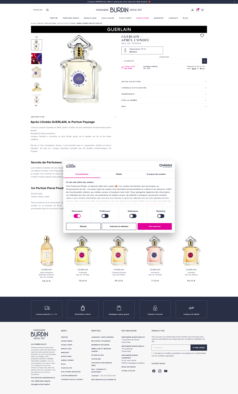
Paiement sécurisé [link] (155, 314)
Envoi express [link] (107, 337)
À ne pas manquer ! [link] (69, 376)
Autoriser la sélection (119, 226)
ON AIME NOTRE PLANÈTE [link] (40, 384)
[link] (53, 18)
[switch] (105, 216)
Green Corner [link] (67, 360)
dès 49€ (150, 67)
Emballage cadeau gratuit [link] (119, 314)
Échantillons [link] (97, 355)
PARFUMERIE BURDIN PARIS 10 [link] (133, 337)
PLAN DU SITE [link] (66, 368)
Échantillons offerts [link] (83, 314)
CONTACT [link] (95, 376)
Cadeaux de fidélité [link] (191, 314)
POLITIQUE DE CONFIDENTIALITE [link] (43, 378)
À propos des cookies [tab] (156, 174)
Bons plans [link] (66, 356)
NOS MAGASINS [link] (129, 331)
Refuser (83, 226)
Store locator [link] (128, 371)
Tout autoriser (155, 226)
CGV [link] (32, 381)
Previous (36, 37)
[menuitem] (53, 18)
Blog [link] (63, 364)
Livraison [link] (95, 337)
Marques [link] (65, 353)
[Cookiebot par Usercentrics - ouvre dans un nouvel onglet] (161, 166)
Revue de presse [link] (128, 367)
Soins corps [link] (66, 345)
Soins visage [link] (66, 341)
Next (36, 105)
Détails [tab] (119, 174)
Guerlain (46, 269)
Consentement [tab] (81, 174)
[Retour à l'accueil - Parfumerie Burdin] (119, 10)
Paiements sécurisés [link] (100, 345)
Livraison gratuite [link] (46, 314)
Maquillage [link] (66, 349)
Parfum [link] (64, 337)
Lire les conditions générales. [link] (163, 356)
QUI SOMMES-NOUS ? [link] (39, 344)
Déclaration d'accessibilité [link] (103, 380)
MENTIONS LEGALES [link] (42, 381)
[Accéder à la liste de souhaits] (202, 9)
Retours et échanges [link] (100, 341)
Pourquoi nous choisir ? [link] (72, 379)
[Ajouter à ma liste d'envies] (202, 35)
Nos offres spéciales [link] (70, 372)
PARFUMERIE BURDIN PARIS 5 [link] (132, 346)
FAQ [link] (92, 369)
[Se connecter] (192, 10)
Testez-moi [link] (96, 359)
